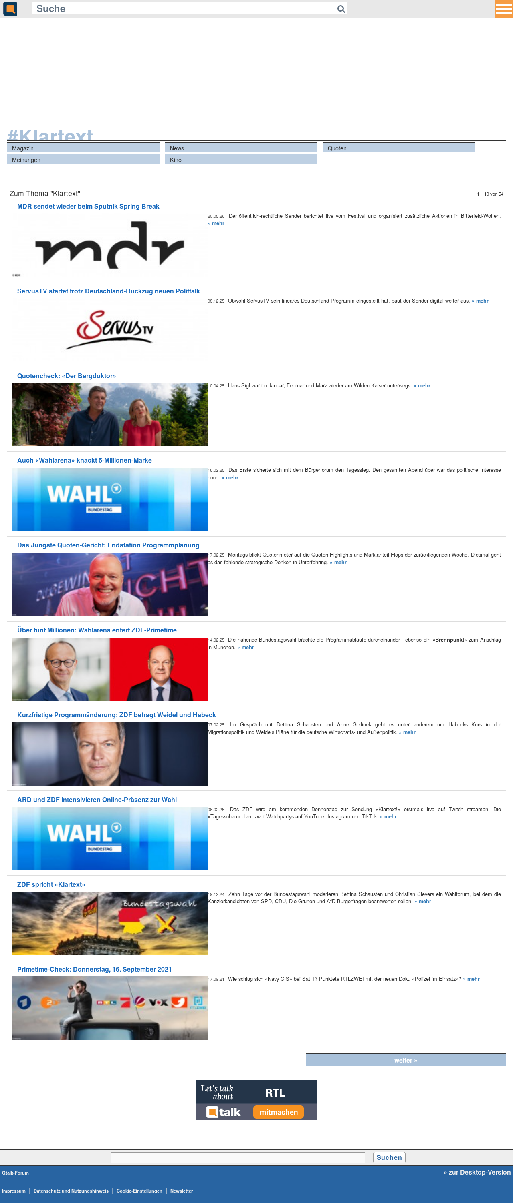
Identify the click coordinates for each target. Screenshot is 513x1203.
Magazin (23, 148)
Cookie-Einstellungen (139, 1190)
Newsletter (181, 1190)
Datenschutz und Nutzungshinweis (71, 1190)
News (177, 148)
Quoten (337, 148)
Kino (176, 159)
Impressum (14, 1190)
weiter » (406, 1060)
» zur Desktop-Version (477, 1172)
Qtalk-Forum (15, 1172)
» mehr (216, 223)
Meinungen (26, 159)
